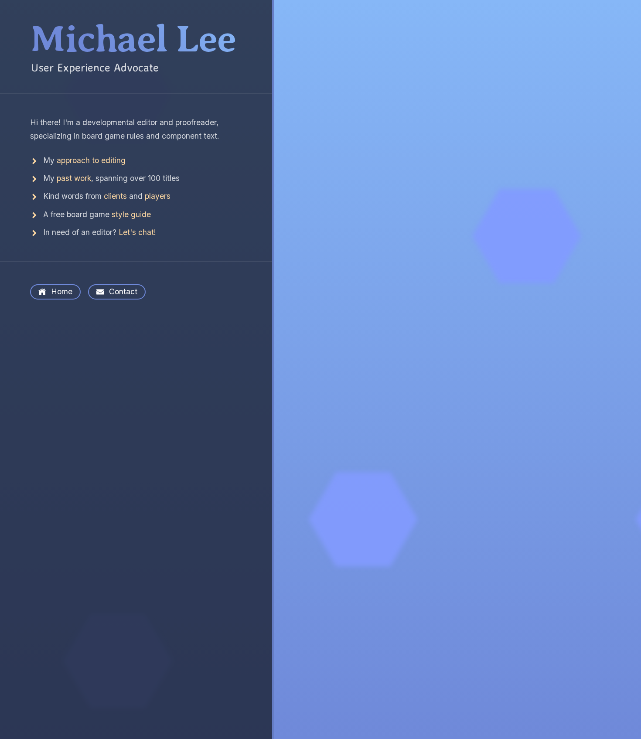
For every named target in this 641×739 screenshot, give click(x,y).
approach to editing (91, 160)
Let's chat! (137, 232)
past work (74, 178)
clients (115, 196)
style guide (131, 214)
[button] (136, 39)
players (157, 196)
